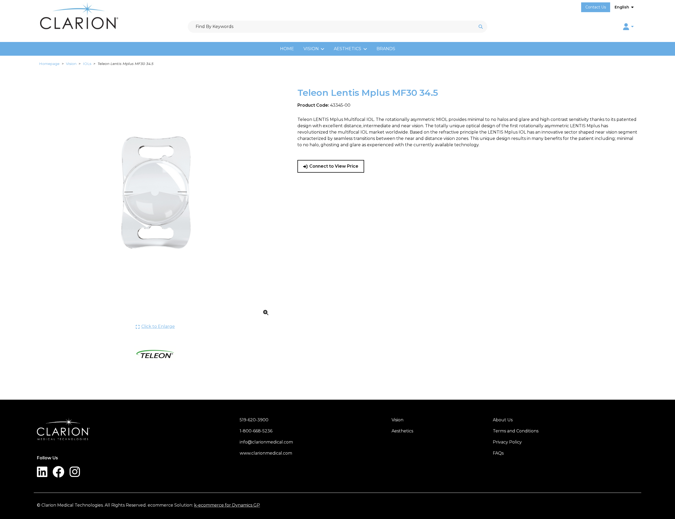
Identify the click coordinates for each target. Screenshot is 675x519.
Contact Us (595, 7)
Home (287, 48)
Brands (386, 48)
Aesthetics (347, 48)
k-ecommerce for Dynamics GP (227, 505)
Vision (311, 48)
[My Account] (628, 26)
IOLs (87, 64)
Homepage (49, 64)
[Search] (480, 26)
